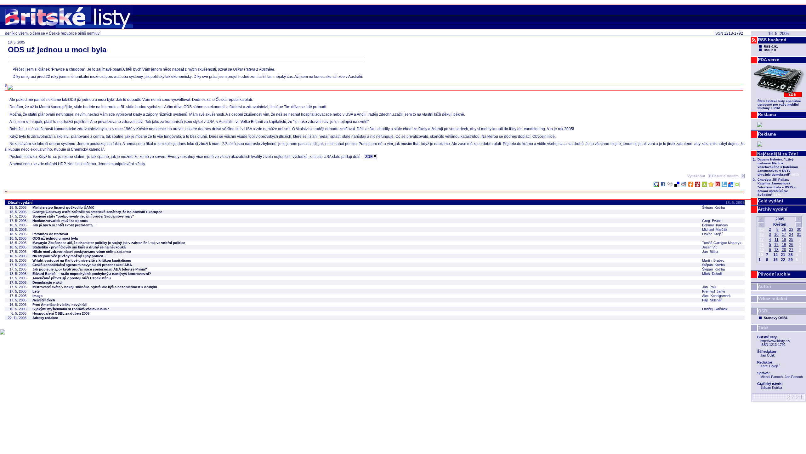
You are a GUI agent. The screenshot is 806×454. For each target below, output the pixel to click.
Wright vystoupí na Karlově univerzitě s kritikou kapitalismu (81, 260)
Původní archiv (774, 273)
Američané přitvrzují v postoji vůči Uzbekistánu (71, 278)
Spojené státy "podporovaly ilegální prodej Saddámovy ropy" (83, 216)
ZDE (369, 156)
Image (37, 296)
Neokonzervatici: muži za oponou (60, 221)
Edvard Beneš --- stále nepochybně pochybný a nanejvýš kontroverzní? (91, 274)
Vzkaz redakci (772, 298)
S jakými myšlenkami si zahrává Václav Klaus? (70, 309)
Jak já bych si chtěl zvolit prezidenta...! (64, 225)
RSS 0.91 (771, 46)
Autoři (764, 286)
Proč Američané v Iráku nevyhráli (59, 304)
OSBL (764, 310)
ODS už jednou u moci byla (55, 238)
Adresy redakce (45, 318)
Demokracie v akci (47, 282)
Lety (36, 291)
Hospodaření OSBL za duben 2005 (60, 313)
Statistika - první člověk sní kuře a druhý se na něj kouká (79, 247)
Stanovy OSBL (776, 318)
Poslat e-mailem (726, 176)
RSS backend (772, 39)
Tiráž (763, 327)
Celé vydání (770, 200)
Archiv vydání (772, 209)
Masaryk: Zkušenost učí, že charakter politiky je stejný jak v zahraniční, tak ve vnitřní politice (108, 243)
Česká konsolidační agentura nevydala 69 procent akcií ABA (82, 265)
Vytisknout (696, 176)
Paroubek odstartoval (50, 234)
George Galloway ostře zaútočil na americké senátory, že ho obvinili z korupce (97, 212)
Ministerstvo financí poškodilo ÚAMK (63, 207)
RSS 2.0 (770, 50)
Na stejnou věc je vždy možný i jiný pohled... (69, 256)
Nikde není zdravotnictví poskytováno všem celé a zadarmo (81, 251)
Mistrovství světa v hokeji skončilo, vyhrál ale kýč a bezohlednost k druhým (94, 287)
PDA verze (768, 59)
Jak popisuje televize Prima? (89, 269)
